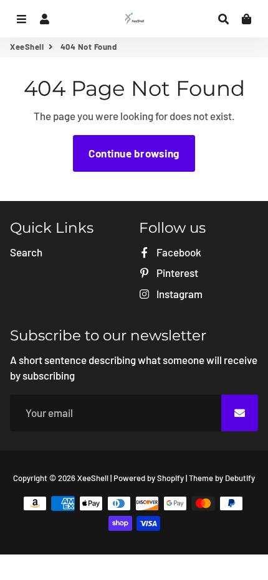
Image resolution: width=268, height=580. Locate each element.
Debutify (240, 478)
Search (26, 252)
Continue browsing (134, 153)
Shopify (170, 478)
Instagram (179, 294)
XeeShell (27, 47)
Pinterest (176, 272)
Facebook (178, 252)
